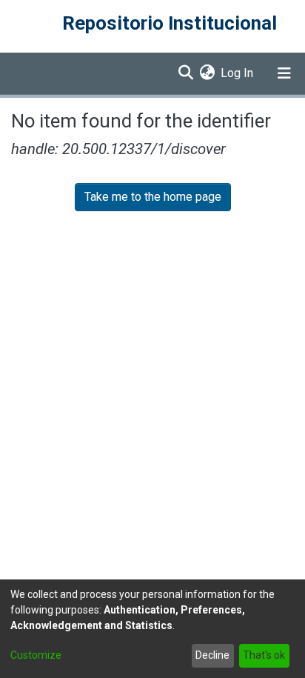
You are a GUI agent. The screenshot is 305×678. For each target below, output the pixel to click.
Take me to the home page (152, 197)
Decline (212, 655)
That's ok (264, 655)
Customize (35, 655)
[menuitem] (207, 73)
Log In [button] (238, 73)
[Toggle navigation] (284, 73)
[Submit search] (185, 73)
